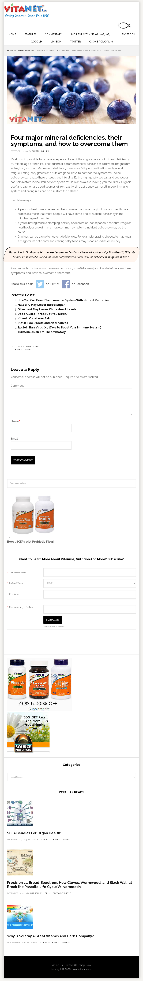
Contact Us (71, 965)
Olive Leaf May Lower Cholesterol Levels (47, 309)
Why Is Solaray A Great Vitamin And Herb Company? (50, 936)
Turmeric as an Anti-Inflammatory (42, 332)
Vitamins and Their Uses (71, 10)
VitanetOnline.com (83, 969)
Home (10, 50)
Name (15, 421)
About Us (57, 965)
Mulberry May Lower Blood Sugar (41, 304)
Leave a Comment (23, 349)
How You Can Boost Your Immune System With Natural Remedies (64, 300)
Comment (18, 385)
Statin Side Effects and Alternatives (43, 323)
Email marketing (49, 626)
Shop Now (85, 965)
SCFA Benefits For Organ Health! (34, 833)
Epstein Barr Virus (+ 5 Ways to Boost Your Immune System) (59, 327)
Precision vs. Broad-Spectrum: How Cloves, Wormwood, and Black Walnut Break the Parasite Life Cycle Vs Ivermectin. (69, 884)
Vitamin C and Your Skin (34, 318)
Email (15, 438)
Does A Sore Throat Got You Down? (42, 314)
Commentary (23, 50)
